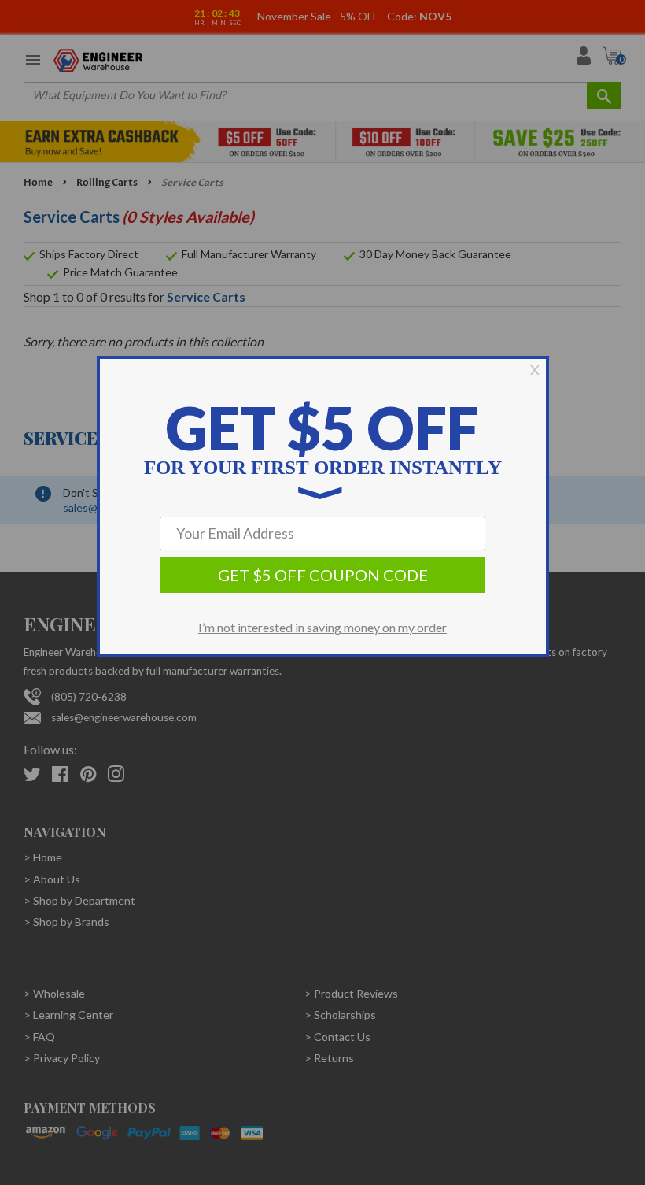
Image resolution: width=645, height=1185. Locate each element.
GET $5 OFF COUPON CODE (323, 574)
